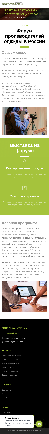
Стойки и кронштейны (11, 359)
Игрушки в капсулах (10, 371)
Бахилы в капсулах (9, 375)
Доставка (5, 394)
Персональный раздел (11, 333)
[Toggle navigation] (45, 4)
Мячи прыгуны (8, 367)
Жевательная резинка (11, 363)
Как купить (6, 390)
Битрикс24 (35, 431)
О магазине (6, 413)
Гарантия (6, 398)
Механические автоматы (12, 355)
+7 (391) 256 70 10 (17, 342)
